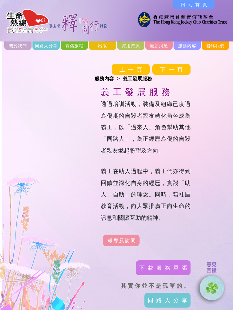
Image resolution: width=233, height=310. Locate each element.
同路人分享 (46, 45)
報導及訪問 (122, 240)
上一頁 (132, 69)
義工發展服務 (137, 78)
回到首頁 (195, 4)
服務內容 (104, 78)
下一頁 (173, 69)
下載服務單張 (164, 267)
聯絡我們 (215, 45)
